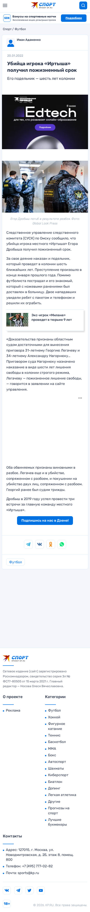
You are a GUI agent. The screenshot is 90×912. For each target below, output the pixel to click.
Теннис (54, 735)
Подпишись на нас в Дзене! (45, 520)
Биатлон (55, 782)
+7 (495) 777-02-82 (37, 866)
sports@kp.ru (28, 873)
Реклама (13, 710)
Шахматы (56, 768)
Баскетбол (57, 742)
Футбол (20, 29)
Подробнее (74, 18)
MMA (52, 748)
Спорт (7, 29)
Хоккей (54, 717)
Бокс (52, 755)
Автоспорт (57, 762)
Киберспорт (58, 775)
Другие (54, 801)
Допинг (54, 788)
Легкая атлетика (62, 795)
